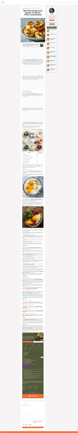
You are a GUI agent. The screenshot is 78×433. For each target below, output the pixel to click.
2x (41, 357)
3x (42, 357)
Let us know (32, 396)
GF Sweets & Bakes (59, 2)
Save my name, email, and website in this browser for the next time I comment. (38, 422)
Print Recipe (29, 46)
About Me (69, 2)
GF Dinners (49, 2)
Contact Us (73, 2)
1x (40, 357)
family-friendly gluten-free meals (35, 126)
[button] (76, 2)
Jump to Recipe (25, 46)
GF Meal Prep (53, 2)
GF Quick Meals (65, 2)
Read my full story (52, 20)
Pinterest (36, 296)
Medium (41, 296)
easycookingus (50, 17)
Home (46, 2)
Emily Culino (24, 335)
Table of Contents (25, 331)
